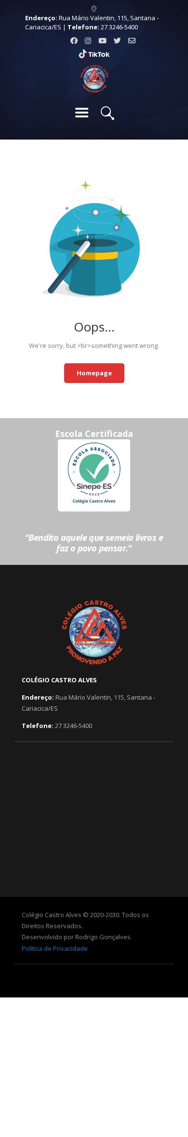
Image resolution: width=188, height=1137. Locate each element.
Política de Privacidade (55, 948)
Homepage (94, 373)
